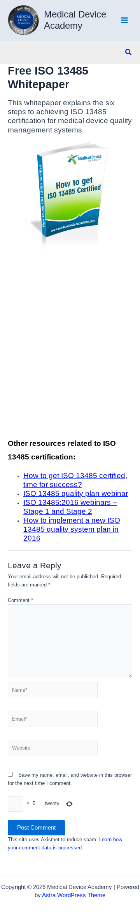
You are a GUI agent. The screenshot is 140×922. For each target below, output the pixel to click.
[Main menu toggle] (124, 20)
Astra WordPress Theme (73, 895)
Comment (20, 600)
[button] (128, 52)
